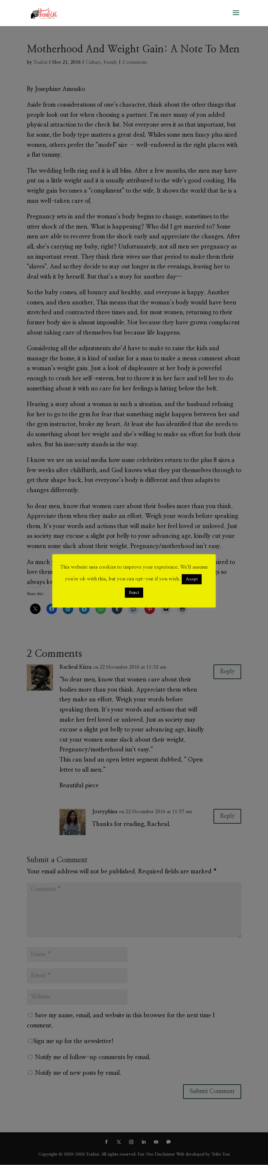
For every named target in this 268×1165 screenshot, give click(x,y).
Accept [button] (192, 579)
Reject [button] (134, 593)
